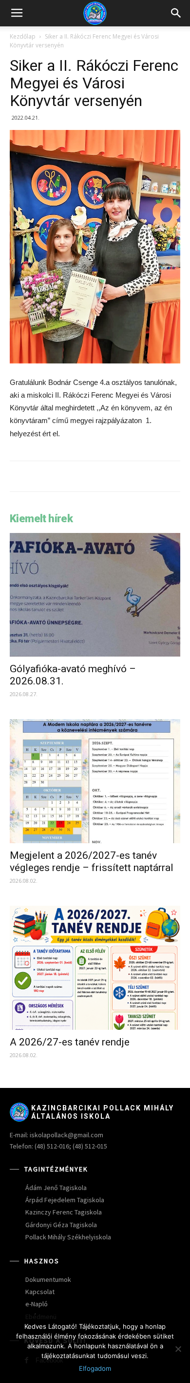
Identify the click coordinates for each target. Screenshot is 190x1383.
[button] (176, 13)
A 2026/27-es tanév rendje (70, 1042)
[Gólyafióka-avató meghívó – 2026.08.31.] (95, 595)
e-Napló (36, 1303)
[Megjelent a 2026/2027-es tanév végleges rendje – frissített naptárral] (95, 781)
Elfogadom (95, 1368)
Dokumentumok (48, 1279)
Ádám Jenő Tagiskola (56, 1187)
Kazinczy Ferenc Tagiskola (63, 1212)
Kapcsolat (40, 1291)
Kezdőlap (23, 36)
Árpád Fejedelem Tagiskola (64, 1199)
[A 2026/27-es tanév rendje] (95, 968)
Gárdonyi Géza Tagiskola (61, 1224)
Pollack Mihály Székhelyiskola (68, 1237)
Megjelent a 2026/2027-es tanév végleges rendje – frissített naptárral (91, 861)
